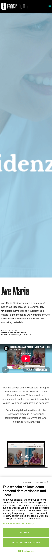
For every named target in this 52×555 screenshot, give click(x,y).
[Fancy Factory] (14, 6)
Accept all (26, 533)
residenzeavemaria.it (19, 332)
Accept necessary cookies (26, 543)
